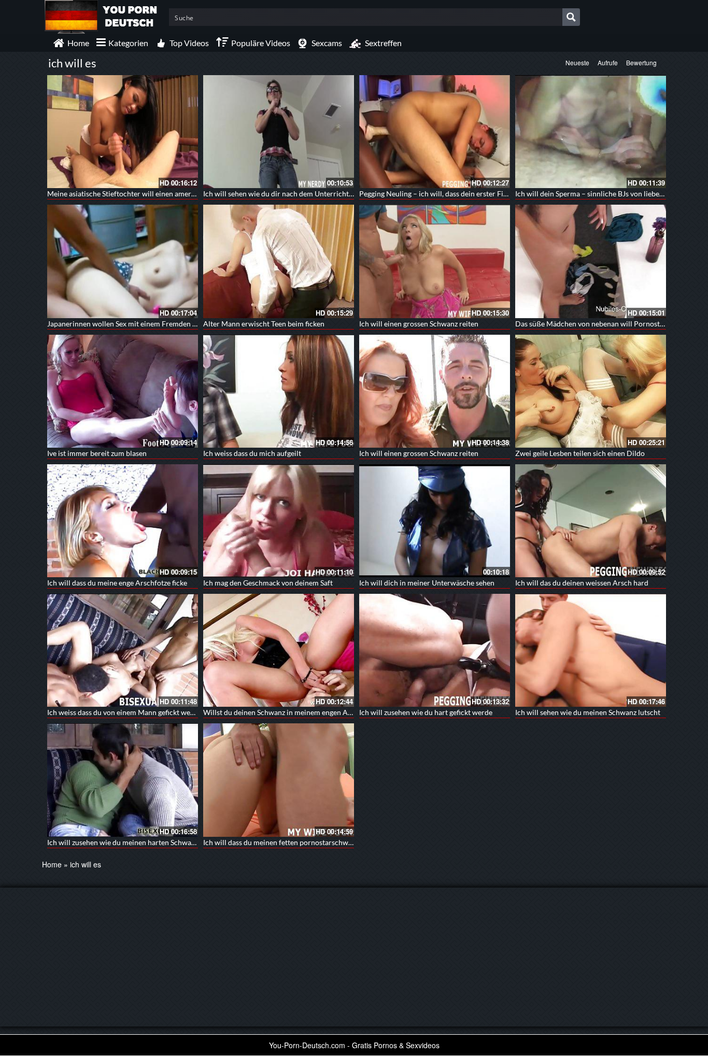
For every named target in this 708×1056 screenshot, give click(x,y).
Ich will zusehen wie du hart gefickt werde (425, 712)
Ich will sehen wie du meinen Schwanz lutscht (587, 712)
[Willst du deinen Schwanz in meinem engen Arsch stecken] (278, 650)
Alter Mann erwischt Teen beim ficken (263, 323)
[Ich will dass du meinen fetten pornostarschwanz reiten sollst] (278, 779)
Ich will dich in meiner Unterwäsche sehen (426, 582)
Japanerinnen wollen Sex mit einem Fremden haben (129, 323)
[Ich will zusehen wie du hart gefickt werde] (434, 650)
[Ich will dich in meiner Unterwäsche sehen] (434, 520)
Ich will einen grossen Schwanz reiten (418, 323)
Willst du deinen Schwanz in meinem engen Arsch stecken (295, 712)
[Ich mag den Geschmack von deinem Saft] (278, 520)
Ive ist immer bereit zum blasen (97, 453)
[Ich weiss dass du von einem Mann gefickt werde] (122, 650)
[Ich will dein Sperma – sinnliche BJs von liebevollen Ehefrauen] (590, 131)
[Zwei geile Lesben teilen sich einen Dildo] (590, 391)
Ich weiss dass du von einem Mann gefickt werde (124, 712)
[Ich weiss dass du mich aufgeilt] (278, 391)
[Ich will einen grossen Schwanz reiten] (434, 261)
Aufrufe (608, 62)
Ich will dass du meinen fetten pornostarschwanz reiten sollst (301, 842)
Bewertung (641, 62)
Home (52, 864)
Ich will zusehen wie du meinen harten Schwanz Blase (132, 842)
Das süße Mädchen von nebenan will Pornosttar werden (605, 323)
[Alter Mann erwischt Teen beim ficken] (278, 261)
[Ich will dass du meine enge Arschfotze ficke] (122, 520)
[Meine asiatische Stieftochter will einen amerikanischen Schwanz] (122, 131)
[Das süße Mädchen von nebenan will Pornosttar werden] (590, 261)
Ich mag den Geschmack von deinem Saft (268, 582)
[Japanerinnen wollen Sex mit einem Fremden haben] (122, 261)
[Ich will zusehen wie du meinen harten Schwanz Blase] (122, 779)
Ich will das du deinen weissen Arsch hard (581, 582)
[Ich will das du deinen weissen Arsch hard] (590, 520)
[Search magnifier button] (571, 17)
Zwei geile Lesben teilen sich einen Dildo (580, 453)
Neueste (577, 62)
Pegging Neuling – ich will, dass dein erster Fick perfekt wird (455, 193)
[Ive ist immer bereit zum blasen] (122, 391)
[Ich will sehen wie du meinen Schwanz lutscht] (590, 650)
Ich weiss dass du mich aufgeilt (252, 453)
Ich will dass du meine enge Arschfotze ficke (117, 582)
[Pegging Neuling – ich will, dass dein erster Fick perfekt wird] (434, 131)
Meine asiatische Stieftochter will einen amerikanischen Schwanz (151, 193)
